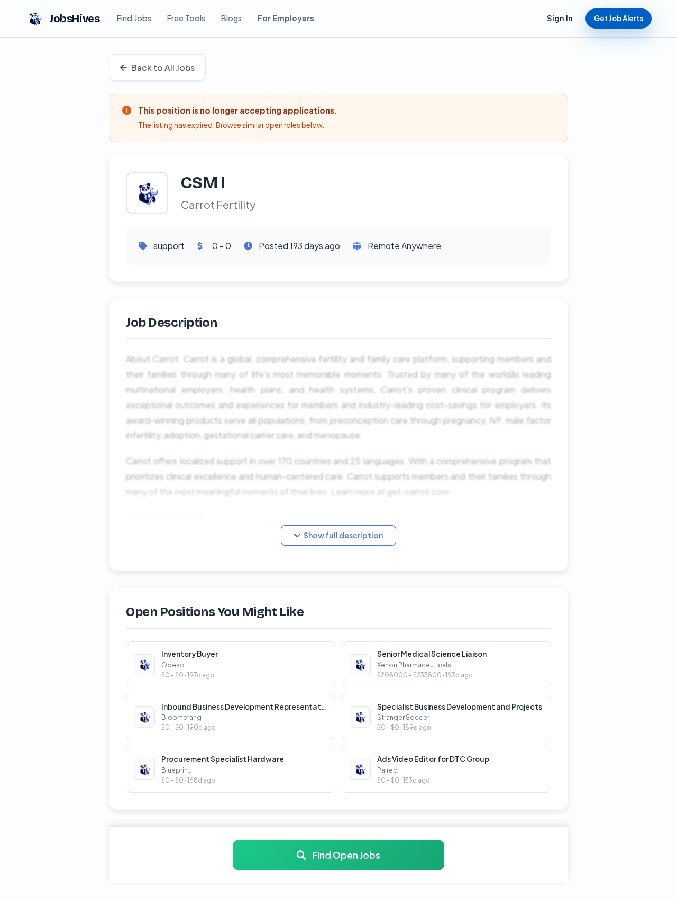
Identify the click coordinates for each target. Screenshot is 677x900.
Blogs (231, 18)
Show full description (343, 535)
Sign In (560, 18)
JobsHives (74, 18)
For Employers (286, 18)
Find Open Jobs (345, 855)
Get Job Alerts (618, 18)
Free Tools (186, 18)
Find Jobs (134, 18)
